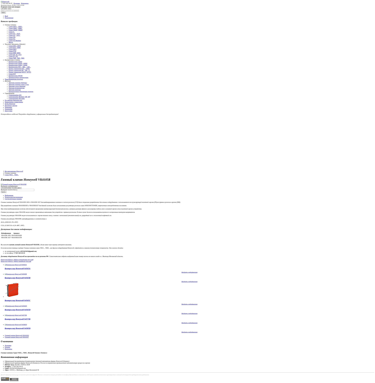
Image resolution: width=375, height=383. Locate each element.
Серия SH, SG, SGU (15, 54)
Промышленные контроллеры (18, 77)
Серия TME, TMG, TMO (16, 58)
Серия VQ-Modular (15, 40)
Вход (6, 16)
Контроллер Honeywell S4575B (17, 319)
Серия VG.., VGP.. (14, 33)
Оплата (7, 347)
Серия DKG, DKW (15, 46)
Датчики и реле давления (17, 86)
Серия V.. (12, 32)
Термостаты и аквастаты (14, 102)
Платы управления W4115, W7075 (20, 72)
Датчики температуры (17, 88)
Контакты (25, 3)
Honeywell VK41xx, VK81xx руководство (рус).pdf (17, 260)
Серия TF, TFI (13, 56)
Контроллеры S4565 (15, 62)
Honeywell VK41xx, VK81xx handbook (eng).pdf (16, 261)
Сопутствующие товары (13, 199)
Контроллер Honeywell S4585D (17, 328)
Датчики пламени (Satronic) (18, 83)
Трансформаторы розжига (14, 79)
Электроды (8, 109)
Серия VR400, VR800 (15, 30)
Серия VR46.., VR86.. (15, 28)
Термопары (8, 107)
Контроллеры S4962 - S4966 (18, 65)
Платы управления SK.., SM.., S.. (19, 70)
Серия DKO (12, 49)
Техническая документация (14, 197)
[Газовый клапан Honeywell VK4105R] (13, 184)
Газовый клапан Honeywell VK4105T (17, 337)
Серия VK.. (12, 37)
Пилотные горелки (11, 105)
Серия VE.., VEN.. (14, 35)
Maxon (11, 42)
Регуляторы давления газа (13, 100)
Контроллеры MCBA (15, 76)
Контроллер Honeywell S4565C (17, 300)
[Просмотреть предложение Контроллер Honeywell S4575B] (16, 315)
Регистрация (9, 18)
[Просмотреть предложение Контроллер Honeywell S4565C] (12, 296)
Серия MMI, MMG (15, 53)
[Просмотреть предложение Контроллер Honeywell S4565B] (16, 274)
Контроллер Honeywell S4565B (17, 278)
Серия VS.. (12, 39)
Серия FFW (12, 51)
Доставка (16, 3)
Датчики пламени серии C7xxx (19, 84)
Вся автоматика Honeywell (14, 171)
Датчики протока (15, 90)
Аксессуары (8, 111)
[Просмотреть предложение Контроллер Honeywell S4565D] (16, 306)
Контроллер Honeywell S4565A (17, 269)
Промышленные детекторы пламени (21, 91)
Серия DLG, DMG (15, 47)
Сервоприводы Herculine (17, 98)
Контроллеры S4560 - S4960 (18, 63)
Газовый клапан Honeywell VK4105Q (17, 335)
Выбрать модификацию (189, 272)
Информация (9, 195)
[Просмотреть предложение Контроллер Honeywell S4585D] (16, 324)
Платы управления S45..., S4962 (19, 69)
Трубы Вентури (10, 104)
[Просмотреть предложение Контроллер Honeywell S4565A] (16, 265)
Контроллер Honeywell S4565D (17, 310)
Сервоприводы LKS (15, 95)
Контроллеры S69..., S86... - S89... (20, 67)
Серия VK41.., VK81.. (16, 26)
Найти (3, 12)
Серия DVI (12, 74)
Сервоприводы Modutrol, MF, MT (19, 97)
